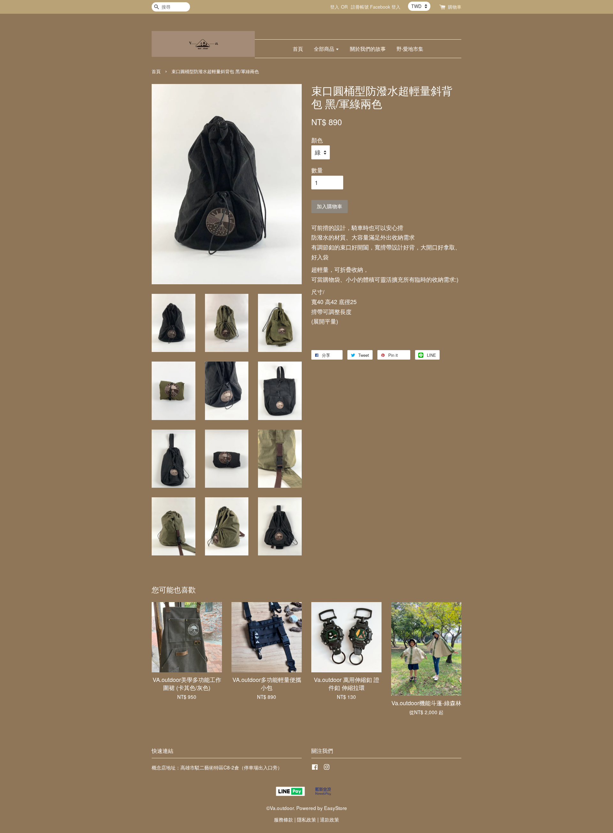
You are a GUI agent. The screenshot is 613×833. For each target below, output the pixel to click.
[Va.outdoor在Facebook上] (314, 767)
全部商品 (325, 48)
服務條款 (283, 819)
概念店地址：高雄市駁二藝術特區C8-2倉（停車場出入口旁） (217, 767)
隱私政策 (306, 819)
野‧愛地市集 (410, 48)
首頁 (298, 48)
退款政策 (329, 819)
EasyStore (335, 807)
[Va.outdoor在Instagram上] (326, 767)
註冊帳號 (360, 7)
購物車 (454, 7)
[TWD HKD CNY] (419, 6)
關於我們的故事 (368, 48)
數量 (317, 170)
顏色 (317, 140)
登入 (334, 7)
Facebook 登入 (385, 7)
